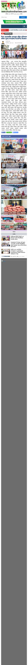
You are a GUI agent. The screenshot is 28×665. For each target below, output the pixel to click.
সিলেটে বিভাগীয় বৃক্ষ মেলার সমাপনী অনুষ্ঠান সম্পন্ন (14, 196)
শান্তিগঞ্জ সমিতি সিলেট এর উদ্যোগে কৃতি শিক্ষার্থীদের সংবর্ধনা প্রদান (12, 150)
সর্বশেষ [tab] (14, 231)
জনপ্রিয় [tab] (14, 234)
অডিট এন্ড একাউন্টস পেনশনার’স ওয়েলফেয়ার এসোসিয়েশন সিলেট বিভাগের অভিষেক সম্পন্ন (13, 180)
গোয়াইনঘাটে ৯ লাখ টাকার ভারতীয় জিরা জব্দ (14, 213)
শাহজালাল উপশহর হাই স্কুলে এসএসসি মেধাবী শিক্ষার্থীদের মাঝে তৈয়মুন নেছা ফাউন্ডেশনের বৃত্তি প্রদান (12, 165)
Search (23, 17)
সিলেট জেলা (9, 33)
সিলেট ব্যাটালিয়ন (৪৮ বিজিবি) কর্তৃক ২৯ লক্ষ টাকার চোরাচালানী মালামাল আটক (14, 227)
